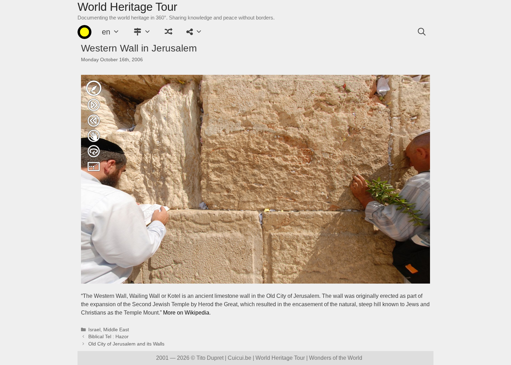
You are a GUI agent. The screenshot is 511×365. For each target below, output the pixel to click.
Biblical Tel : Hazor (108, 336)
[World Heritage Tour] (84, 32)
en (106, 31)
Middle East (116, 329)
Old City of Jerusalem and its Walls (126, 344)
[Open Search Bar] (421, 32)
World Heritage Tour (127, 6)
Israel (94, 329)
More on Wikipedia (186, 313)
